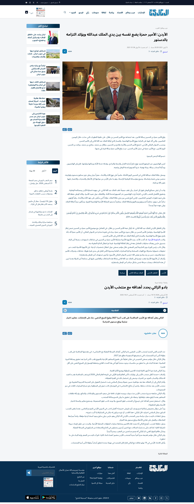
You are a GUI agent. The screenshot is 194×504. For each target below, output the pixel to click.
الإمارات (141, 12)
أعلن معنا (111, 473)
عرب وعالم (130, 12)
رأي (87, 12)
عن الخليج (80, 477)
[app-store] (32, 498)
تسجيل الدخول (54, 2)
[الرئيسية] (158, 471)
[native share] (64, 51)
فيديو (81, 12)
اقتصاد (120, 12)
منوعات (95, 12)
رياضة (111, 12)
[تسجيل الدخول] (59, 2)
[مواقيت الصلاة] (26, 13)
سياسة (122, 273)
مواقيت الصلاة (138, 2)
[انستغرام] (30, 2)
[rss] (150, 498)
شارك (70, 51)
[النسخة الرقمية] (40, 12)
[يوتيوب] (26, 2)
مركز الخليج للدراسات (76, 485)
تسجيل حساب (44, 2)
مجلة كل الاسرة (97, 483)
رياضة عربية (158, 282)
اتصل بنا (81, 481)
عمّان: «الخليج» (150, 333)
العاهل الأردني (152, 273)
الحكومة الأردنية (154, 240)
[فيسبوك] (37, 2)
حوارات (99, 473)
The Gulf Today (96, 478)
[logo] (159, 13)
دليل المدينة (110, 483)
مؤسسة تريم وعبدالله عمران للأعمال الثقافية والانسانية (71, 471)
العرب (157, 28)
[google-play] (48, 498)
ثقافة (103, 12)
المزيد (73, 12)
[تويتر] (33, 2)
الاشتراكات (111, 478)
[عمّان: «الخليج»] (163, 333)
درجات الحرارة (129, 2)
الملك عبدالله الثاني (136, 273)
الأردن (164, 273)
